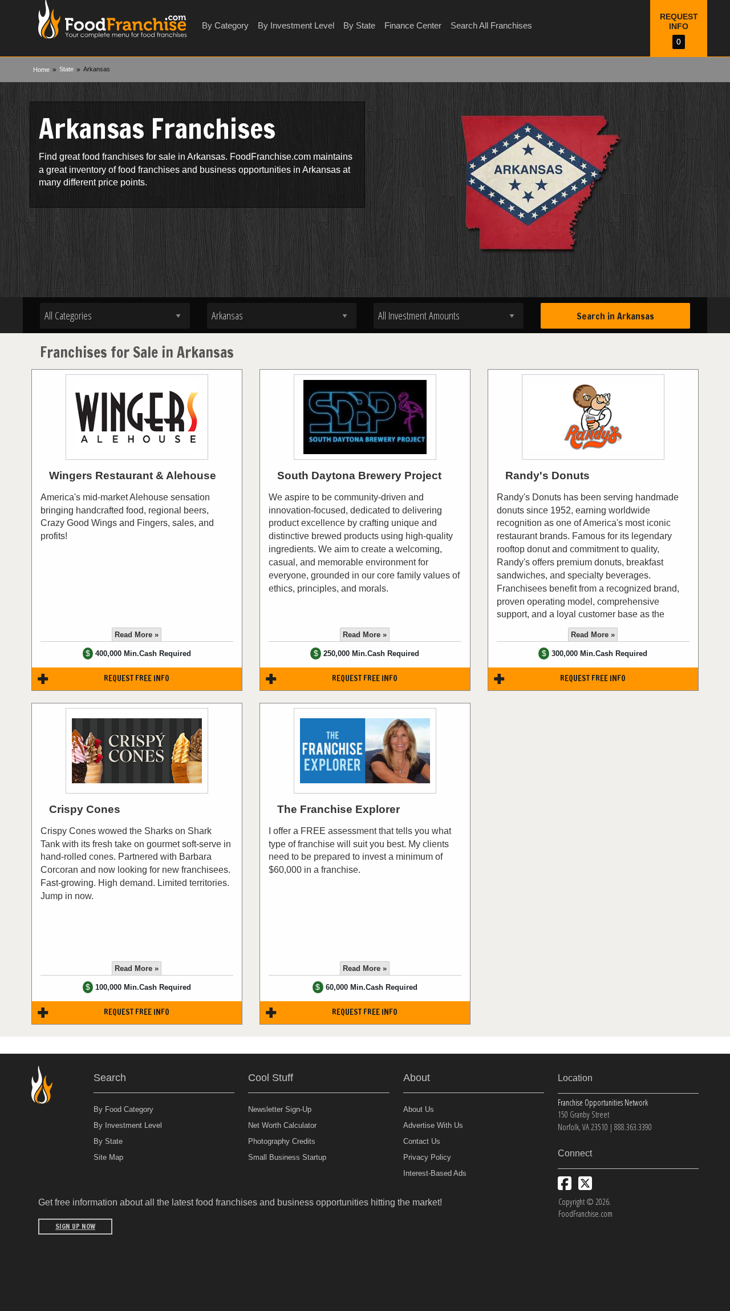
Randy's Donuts (547, 475)
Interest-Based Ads (435, 1173)
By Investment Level (296, 25)
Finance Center (412, 25)
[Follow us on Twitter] (585, 1183)
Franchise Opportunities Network (603, 1102)
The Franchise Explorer (338, 809)
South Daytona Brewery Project (359, 475)
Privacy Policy (427, 1157)
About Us (418, 1109)
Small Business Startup (287, 1157)
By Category (225, 25)
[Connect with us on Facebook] (564, 1183)
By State (359, 25)
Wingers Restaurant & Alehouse (132, 475)
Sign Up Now (75, 1226)
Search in (615, 316)
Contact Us (421, 1141)
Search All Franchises (491, 25)
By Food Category (123, 1109)
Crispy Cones (84, 809)
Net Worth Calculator (282, 1125)
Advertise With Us (433, 1125)
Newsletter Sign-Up (279, 1109)
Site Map (108, 1157)
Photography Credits (281, 1141)
